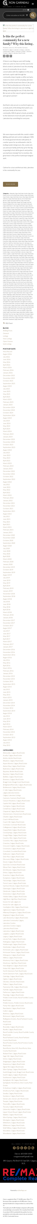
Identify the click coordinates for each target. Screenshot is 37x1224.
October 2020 (8, 540)
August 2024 (7, 418)
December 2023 (9, 439)
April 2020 (6, 556)
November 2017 (9, 623)
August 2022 (7, 482)
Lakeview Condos (20, 51)
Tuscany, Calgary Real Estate (9, 310)
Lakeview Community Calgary (13, 250)
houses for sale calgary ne (25, 243)
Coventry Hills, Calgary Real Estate (15, 841)
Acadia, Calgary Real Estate (12, 755)
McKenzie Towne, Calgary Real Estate (16, 952)
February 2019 (8, 588)
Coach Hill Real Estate (27, 214)
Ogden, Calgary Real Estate (12, 979)
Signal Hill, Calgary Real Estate (14, 296)
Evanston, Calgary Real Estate (19, 234)
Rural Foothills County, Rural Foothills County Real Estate (20, 285)
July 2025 (6, 389)
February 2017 (8, 644)
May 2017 (6, 636)
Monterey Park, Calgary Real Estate (15, 262)
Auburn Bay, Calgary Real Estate (26, 197)
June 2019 (6, 580)
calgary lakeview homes (11, 793)
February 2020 (8, 562)
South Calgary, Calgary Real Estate (15, 1075)
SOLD (32, 10)
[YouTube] (29, 1147)
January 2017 (8, 647)
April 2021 (6, 524)
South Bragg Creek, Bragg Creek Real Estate (19, 298)
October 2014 (8, 708)
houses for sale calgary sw (9, 244)
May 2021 (6, 522)
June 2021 (6, 519)
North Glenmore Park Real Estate (16, 266)
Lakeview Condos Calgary (12, 926)
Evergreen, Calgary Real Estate (14, 878)
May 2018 (6, 607)
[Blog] (32, 1147)
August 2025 (7, 386)
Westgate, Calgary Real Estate (13, 1120)
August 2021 (7, 514)
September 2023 (9, 447)
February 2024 (8, 434)
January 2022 (8, 500)
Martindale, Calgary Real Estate (26, 257)
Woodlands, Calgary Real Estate (16, 319)
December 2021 (9, 503)
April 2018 (6, 609)
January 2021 (8, 532)
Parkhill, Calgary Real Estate (12, 990)
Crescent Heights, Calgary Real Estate (16, 846)
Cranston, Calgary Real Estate (15, 223)
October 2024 (8, 413)
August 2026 (7, 354)
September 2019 (9, 572)
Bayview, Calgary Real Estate (9, 200)
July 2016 (6, 660)
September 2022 (9, 479)
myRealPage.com (22, 1190)
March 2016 (7, 668)
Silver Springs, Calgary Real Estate (15, 1069)
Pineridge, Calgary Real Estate (13, 995)
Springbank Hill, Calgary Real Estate (11, 301)
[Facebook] (14, 1147)
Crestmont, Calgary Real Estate (19, 225)
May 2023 (6, 458)
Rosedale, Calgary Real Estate (16, 284)
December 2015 (9, 676)
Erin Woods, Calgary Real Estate (19, 232)
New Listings (7, 339)
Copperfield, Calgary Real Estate (26, 218)
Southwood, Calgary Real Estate (23, 299)
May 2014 (6, 721)
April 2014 (6, 724)
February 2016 (8, 671)
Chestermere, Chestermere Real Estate (17, 814)
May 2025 (6, 394)
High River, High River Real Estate (11, 243)
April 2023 (6, 461)
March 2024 (7, 431)
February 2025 (8, 402)
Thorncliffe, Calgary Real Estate (24, 308)
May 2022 (6, 490)
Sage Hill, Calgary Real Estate (15, 292)
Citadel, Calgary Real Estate (15, 214)
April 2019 (6, 586)
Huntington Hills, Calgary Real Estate (24, 244)
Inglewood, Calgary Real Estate (10, 246)
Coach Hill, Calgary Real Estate (10, 216)
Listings (5, 336)
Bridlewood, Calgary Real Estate (14, 787)
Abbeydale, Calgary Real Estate (17, 193)
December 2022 (9, 471)
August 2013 (7, 740)
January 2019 (8, 591)
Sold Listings (7, 344)
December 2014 (9, 703)
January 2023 (8, 469)
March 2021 (7, 527)
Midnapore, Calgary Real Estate (14, 260)
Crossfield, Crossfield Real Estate (14, 851)
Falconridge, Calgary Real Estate (19, 236)
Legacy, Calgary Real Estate (27, 253)
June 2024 (6, 423)
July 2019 (6, 578)
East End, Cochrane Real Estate (19, 230)
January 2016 (8, 673)
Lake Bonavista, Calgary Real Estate (15, 918)
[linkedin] (21, 1147)
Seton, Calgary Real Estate (12, 1059)
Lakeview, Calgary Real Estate (13, 931)
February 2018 (8, 615)
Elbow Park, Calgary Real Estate (14, 867)
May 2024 (6, 426)
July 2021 (6, 516)
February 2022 (8, 498)
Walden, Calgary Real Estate (13, 1115)
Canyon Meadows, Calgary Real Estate (11, 209)
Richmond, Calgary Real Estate (13, 1016)
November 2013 (9, 732)
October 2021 (8, 508)
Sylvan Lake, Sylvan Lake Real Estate (25, 307)
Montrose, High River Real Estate (14, 963)
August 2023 (7, 450)
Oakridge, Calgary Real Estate (22, 268)
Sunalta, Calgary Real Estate (27, 305)
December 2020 (9, 535)
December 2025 (9, 375)
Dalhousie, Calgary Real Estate (21, 227)
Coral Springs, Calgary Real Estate (11, 220)
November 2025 (9, 378)
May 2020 (6, 554)
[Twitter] (18, 1147)
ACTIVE (25, 10)
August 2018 (7, 599)
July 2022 (6, 484)
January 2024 (8, 437)
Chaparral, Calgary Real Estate (13, 213)
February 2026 (8, 370)
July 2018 (6, 601)
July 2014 (6, 716)
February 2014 (8, 729)
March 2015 (7, 697)
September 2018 (9, 596)
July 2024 (6, 421)
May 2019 (6, 583)
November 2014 (9, 705)
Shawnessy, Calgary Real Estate (14, 1064)
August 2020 (7, 546)
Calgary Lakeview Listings (16, 50)
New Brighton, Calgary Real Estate (17, 264)
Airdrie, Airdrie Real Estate (13, 195)
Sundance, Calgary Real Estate (10, 307)
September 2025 (9, 383)
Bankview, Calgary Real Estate (10, 198)
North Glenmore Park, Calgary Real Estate (18, 974)
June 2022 (6, 487)
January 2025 (8, 405)
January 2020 (8, 564)
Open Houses (8, 341)
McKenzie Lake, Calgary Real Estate (11, 259)
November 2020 (9, 538)
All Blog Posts (7, 331)
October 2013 (8, 735)
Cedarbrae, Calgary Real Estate (14, 809)
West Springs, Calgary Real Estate (17, 314)
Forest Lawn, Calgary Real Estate (14, 883)
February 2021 (8, 530)
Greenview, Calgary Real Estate (10, 241)
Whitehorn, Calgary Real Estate (16, 315)
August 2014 (7, 713)
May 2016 (6, 663)
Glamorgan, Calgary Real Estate (10, 239)
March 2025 (7, 399)
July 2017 (6, 631)
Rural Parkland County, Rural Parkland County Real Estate (16, 287)
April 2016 (6, 665)
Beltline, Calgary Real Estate (23, 200)
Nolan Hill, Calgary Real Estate (13, 968)
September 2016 (9, 655)
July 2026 (6, 357)
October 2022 (8, 476)
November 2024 (9, 410)
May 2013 (6, 745)
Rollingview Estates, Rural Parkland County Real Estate (19, 282)
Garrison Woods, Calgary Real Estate (20, 237)
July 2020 (6, 548)
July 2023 (6, 453)
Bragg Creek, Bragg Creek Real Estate (16, 782)
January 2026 (8, 373)
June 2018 (6, 604)
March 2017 (7, 641)
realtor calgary (8, 1011)
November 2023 (9, 442)
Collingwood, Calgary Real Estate (10, 218)
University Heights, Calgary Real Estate (16, 1109)
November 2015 (9, 679)
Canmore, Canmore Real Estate (27, 207)
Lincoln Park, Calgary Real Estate (10, 255)
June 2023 (6, 455)
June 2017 (6, 634)
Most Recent (7, 351)
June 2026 (6, 359)
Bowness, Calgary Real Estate (9, 202)
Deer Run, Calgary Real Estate (13, 857)
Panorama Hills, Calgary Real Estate (20, 271)
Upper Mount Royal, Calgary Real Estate (16, 312)
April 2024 (6, 429)
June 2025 (6, 391)
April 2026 (6, 365)
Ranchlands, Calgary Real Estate (22, 278)
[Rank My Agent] (25, 1147)
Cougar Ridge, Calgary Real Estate (15, 835)
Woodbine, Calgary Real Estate (14, 1131)
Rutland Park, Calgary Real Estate (14, 1053)
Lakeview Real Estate (19, 53)
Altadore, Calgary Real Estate (26, 195)
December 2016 (9, 649)
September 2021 (9, 511)
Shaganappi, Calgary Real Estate (14, 294)
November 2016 (9, 652)
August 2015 (7, 687)
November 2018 (9, 594)
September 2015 (9, 684)
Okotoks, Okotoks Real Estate (19, 269)
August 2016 (7, 657)
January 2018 (8, 617)
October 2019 (8, 570)
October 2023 (8, 444)
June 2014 (6, 719)
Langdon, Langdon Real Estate (13, 253)
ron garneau (6, 284)
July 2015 (6, 689)
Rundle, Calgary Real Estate (12, 1029)
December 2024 (9, 407)
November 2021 (9, 506)
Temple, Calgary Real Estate (9, 308)
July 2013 (6, 743)
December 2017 (9, 620)
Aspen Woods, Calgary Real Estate (11, 197)
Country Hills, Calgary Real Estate (14, 221)
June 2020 (6, 551)
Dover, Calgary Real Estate (12, 862)
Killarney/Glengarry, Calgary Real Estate (17, 912)
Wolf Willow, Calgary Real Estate (16, 317)
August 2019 (7, 575)
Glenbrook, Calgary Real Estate (25, 239)
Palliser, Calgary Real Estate (12, 984)
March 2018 (7, 612)
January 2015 (8, 700)
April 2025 (6, 397)
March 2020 (7, 559)
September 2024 (9, 415)
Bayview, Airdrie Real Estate (24, 198)
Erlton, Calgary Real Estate (12, 872)
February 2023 (8, 466)
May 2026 (6, 362)
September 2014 (9, 711)
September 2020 (9, 543)
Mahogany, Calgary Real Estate (26, 255)
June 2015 (6, 692)
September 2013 (9, 737)
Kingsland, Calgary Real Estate (14, 248)
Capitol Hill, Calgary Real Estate (14, 803)
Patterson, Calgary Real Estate (19, 273)
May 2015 (6, 695)
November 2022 (9, 474)
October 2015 (8, 681)
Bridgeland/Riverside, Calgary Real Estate (16, 204)
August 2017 (7, 628)
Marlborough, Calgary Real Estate (11, 257)
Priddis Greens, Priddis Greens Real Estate (19, 276)
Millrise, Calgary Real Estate (12, 958)
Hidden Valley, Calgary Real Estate (26, 241)
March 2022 (7, 495)
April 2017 (6, 639)
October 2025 (8, 381)
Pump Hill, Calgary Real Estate (13, 1006)
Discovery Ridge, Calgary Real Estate (20, 229)
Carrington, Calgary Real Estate (14, 211)
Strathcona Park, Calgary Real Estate (11, 305)
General (6, 333)
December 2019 (9, 567)
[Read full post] (18, 29)
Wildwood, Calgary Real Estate (13, 1125)
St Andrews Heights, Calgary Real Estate (24, 303)
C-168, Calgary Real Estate (18, 205)
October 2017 (8, 626)
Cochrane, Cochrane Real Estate (25, 216)
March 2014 (7, 727)
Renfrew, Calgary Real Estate (13, 280)
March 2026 (7, 367)
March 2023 (7, 463)
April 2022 (6, 492)
